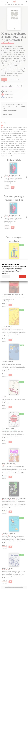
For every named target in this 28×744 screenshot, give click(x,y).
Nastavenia (7, 277)
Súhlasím (23, 277)
